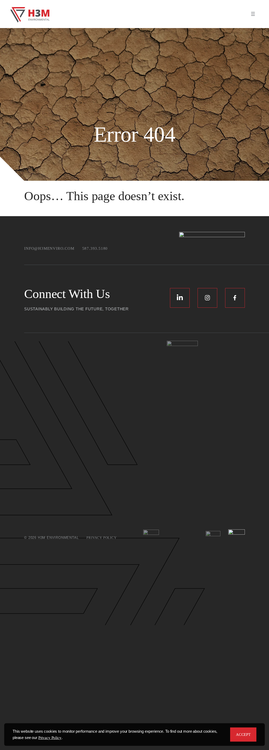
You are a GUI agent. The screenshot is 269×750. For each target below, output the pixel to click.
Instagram (207, 298)
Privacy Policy (49, 738)
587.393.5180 (95, 248)
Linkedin (180, 298)
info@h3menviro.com (49, 248)
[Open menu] (253, 13)
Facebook (235, 298)
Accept (243, 734)
